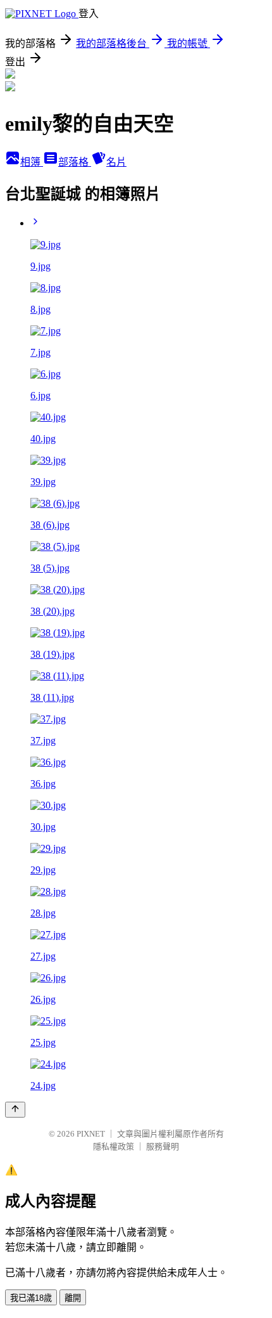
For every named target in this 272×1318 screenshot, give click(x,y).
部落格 (74, 162)
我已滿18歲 (31, 1298)
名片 (116, 162)
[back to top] (15, 1110)
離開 (73, 1298)
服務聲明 (162, 1146)
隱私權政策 (113, 1146)
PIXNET (91, 1134)
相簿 (31, 162)
